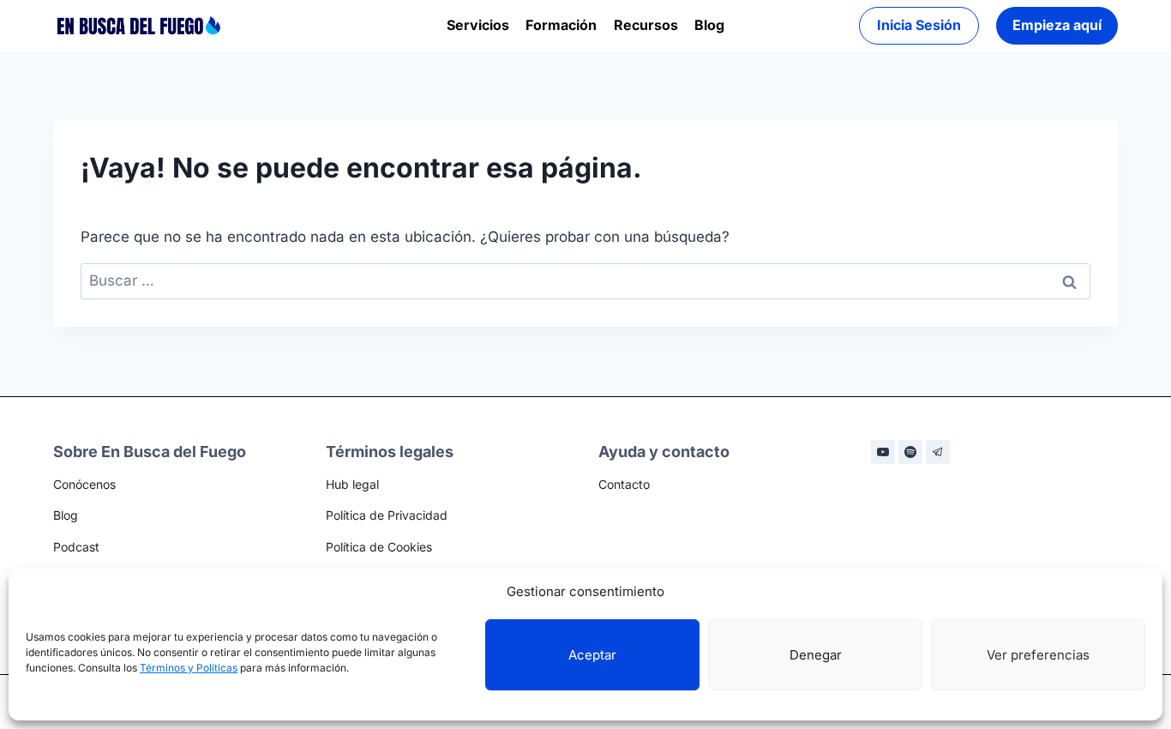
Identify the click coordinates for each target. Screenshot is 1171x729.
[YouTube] (883, 452)
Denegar (816, 655)
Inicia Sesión (919, 24)
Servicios (478, 24)
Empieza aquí (1057, 24)
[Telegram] (938, 452)
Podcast (76, 546)
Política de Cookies (379, 546)
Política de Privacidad (386, 515)
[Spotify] (910, 452)
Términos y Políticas (188, 667)
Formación (561, 24)
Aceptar (592, 655)
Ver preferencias (1038, 655)
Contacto (624, 484)
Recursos (646, 24)
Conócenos (84, 484)
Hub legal (352, 484)
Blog (709, 24)
